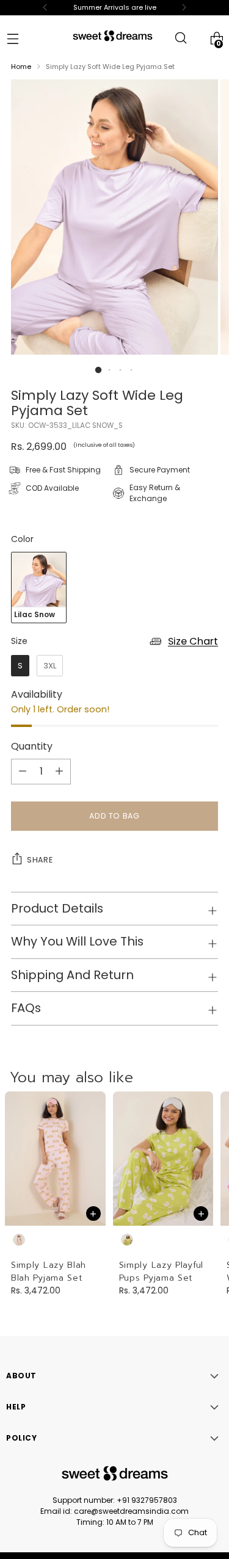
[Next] (183, 7)
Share (40, 860)
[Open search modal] (180, 38)
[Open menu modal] (12, 38)
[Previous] (45, 7)
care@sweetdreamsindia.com (131, 1511)
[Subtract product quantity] (59, 771)
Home (21, 66)
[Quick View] (93, 1213)
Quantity (32, 746)
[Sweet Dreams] (112, 36)
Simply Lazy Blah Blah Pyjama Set (48, 1271)
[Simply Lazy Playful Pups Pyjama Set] (163, 1158)
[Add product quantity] (23, 771)
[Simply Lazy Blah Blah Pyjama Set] (55, 1158)
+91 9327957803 (147, 1500)
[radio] (39, 587)
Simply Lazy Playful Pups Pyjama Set (161, 1271)
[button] (98, 370)
